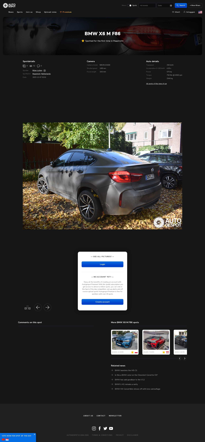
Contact (101, 416)
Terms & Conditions (102, 435)
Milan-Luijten (37, 70)
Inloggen (190, 12)
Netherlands (46, 74)
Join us (29, 12)
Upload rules (50, 12)
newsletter (115, 416)
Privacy (120, 435)
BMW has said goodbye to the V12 (130, 379)
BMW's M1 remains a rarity (126, 384)
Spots (134, 5)
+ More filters (195, 5)
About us (88, 416)
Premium (67, 12)
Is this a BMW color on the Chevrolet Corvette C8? (136, 375)
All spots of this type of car (156, 84)
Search (182, 5)
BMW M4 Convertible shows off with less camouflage (137, 389)
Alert (177, 12)
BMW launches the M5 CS (126, 370)
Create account (103, 301)
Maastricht (36, 74)
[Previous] (179, 358)
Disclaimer (132, 435)
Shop (38, 12)
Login (102, 264)
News (124, 5)
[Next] (184, 358)
